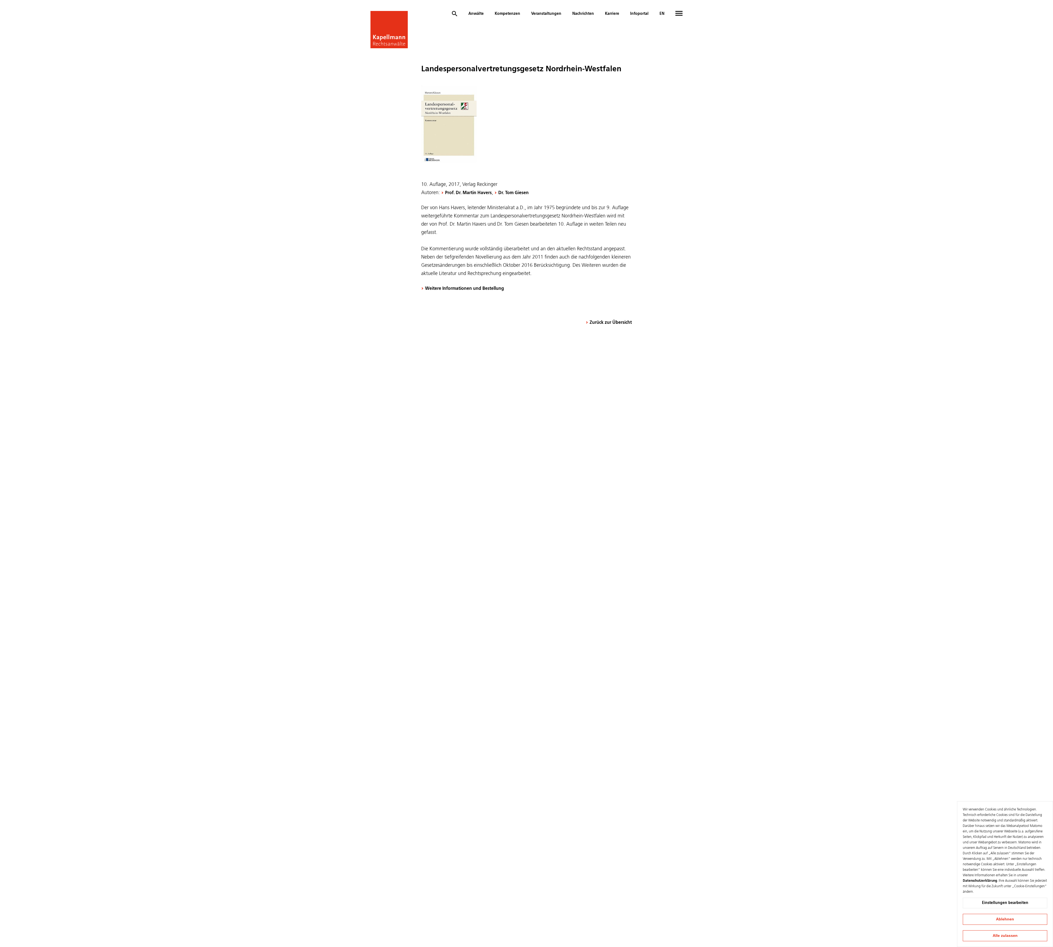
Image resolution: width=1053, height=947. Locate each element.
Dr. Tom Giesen (513, 193)
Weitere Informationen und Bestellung (464, 289)
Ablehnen (1005, 919)
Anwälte (476, 14)
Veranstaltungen (546, 14)
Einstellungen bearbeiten (1005, 903)
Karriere (612, 14)
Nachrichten (583, 14)
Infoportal (639, 14)
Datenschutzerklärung (980, 881)
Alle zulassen (1005, 935)
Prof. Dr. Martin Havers (468, 193)
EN (661, 14)
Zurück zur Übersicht (611, 323)
